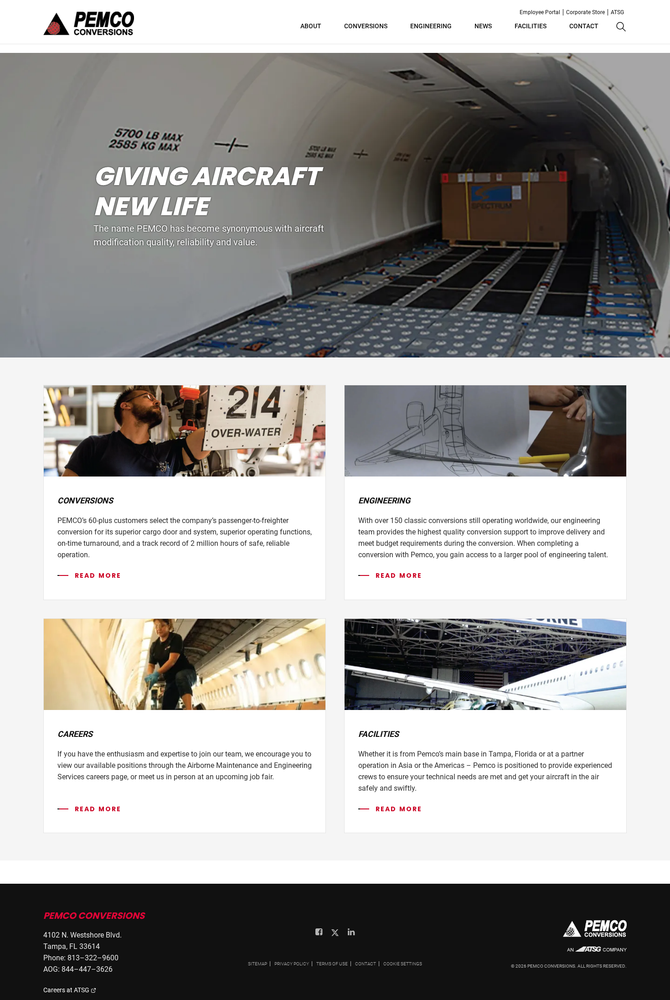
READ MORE (98, 575)
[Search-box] (620, 27)
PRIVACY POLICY (291, 963)
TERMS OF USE (332, 963)
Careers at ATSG (67, 990)
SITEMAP (257, 963)
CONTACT (365, 963)
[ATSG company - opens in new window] (597, 954)
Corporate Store (585, 12)
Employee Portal (540, 12)
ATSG (617, 12)
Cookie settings (402, 963)
